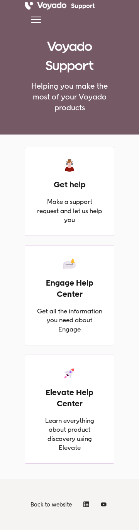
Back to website (51, 504)
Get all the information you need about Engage (69, 320)
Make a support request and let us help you (69, 211)
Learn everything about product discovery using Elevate (69, 434)
